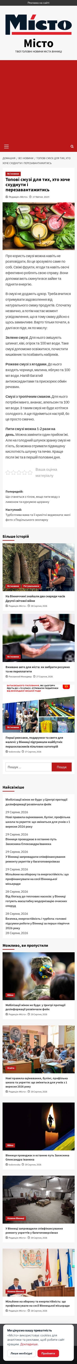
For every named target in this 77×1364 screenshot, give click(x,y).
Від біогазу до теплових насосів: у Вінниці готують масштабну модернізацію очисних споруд (36, 900)
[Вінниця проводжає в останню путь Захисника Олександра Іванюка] (39, 1126)
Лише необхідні (21, 1353)
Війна (10, 995)
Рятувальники (31, 586)
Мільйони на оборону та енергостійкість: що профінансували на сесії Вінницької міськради (37, 878)
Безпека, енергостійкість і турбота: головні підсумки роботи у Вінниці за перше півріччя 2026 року (37, 923)
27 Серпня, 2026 (44, 676)
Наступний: (38, 515)
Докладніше (29, 1344)
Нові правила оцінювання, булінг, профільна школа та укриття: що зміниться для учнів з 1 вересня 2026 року (38, 821)
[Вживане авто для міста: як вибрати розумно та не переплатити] (39, 638)
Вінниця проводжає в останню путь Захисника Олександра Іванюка (31, 841)
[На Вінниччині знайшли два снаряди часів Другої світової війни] (39, 567)
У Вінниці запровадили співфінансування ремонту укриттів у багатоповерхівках (35, 859)
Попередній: (33, 496)
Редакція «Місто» (18, 196)
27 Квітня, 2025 (41, 196)
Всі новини (13, 174)
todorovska (14, 751)
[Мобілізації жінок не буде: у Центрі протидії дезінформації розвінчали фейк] (39, 976)
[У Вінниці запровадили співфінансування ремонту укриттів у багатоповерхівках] (39, 1200)
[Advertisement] (38, 100)
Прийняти (48, 1353)
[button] (6, 146)
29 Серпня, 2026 (39, 1014)
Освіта (10, 1068)
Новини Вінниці (15, 1218)
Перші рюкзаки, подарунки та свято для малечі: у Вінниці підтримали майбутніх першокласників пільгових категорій (34, 742)
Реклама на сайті (38, 2)
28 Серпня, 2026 (39, 606)
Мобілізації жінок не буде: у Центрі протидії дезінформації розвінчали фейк (36, 802)
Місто (38, 43)
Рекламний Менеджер (20, 676)
